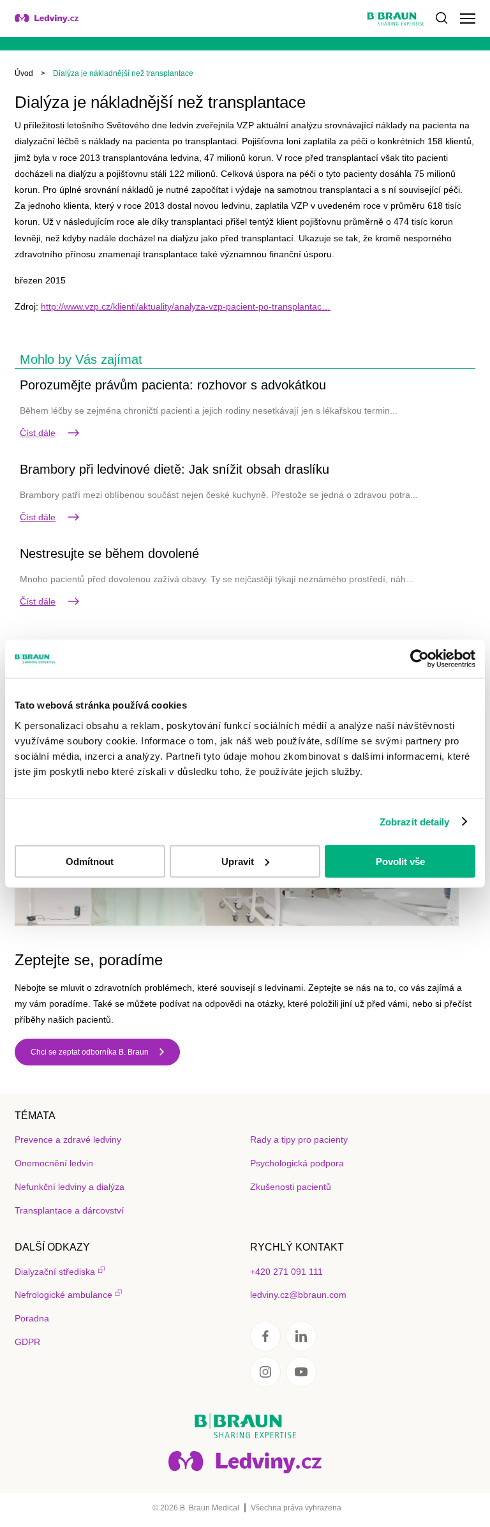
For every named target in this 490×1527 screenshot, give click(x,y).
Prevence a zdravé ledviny (68, 1139)
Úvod (24, 73)
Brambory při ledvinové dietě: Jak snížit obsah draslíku (174, 469)
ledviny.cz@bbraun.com (298, 1295)
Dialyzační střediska (55, 1272)
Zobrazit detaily (415, 821)
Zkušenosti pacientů (290, 1187)
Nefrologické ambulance (63, 1295)
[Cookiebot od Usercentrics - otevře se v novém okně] (419, 658)
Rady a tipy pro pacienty (299, 1139)
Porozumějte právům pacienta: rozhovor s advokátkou (173, 385)
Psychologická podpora (297, 1163)
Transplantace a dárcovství (69, 1210)
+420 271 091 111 (286, 1272)
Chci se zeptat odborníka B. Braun (90, 1052)
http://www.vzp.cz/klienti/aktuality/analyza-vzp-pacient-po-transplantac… (185, 306)
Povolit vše (400, 860)
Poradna (32, 1318)
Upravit (237, 860)
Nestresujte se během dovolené (109, 553)
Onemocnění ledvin (54, 1163)
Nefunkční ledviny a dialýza (69, 1187)
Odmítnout (90, 860)
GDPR (27, 1342)
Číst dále (38, 433)
